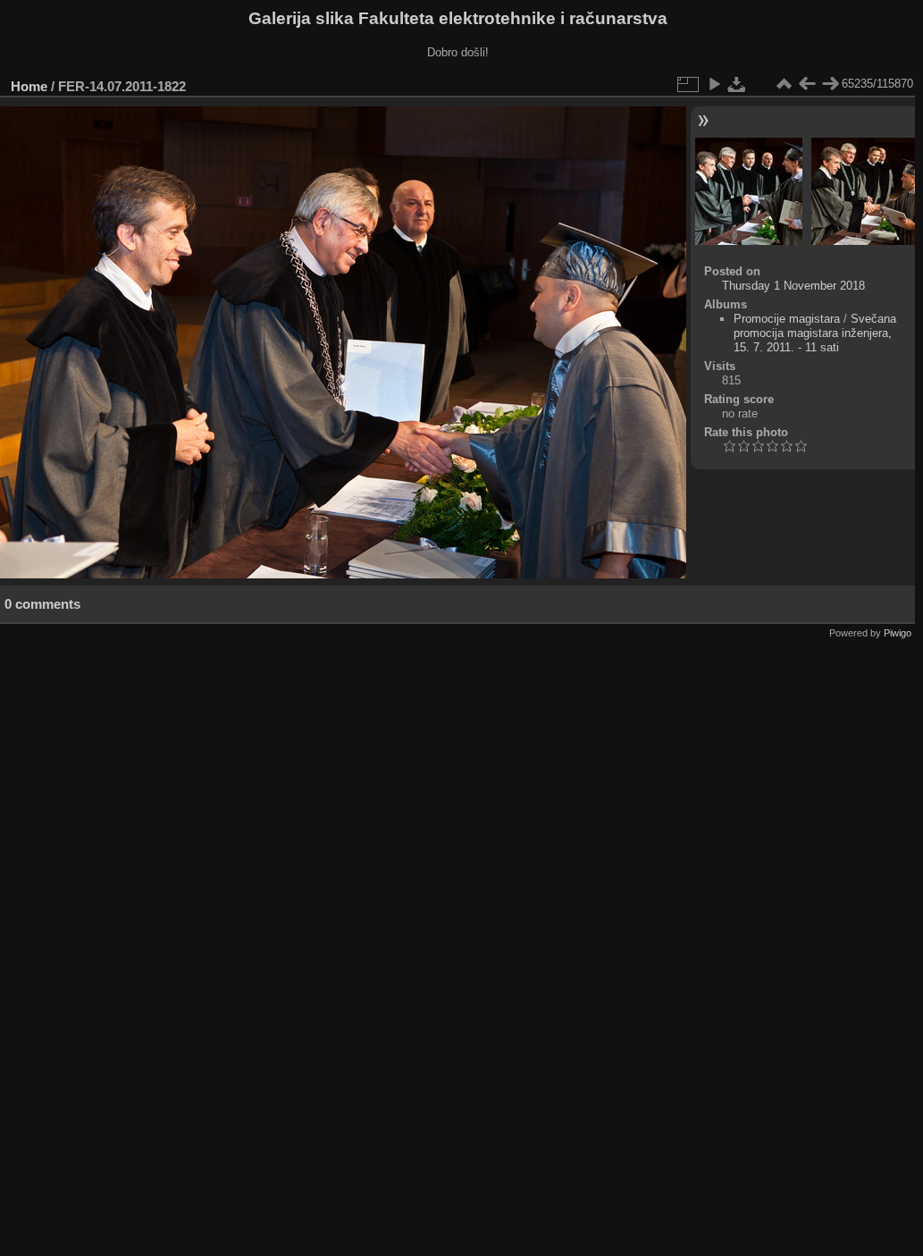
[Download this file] (737, 84)
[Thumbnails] (783, 84)
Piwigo (897, 633)
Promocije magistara (787, 318)
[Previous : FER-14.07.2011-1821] (806, 84)
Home (29, 86)
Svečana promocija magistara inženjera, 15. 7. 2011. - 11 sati (815, 333)
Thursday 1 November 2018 (793, 285)
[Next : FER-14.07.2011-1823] (830, 84)
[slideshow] (714, 84)
